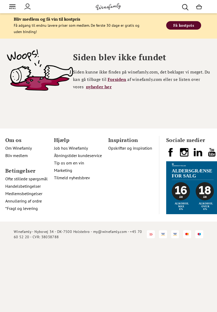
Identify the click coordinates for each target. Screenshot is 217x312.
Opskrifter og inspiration (130, 148)
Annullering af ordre (23, 201)
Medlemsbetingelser (23, 193)
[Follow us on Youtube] (212, 154)
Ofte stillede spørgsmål (26, 178)
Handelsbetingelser (23, 186)
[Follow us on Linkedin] (198, 154)
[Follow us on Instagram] (184, 154)
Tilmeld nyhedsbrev (72, 177)
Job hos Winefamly (71, 148)
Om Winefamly (18, 148)
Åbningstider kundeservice (78, 155)
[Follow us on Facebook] (171, 154)
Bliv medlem (16, 155)
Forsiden (117, 79)
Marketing (63, 170)
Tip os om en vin (69, 163)
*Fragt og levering (21, 208)
